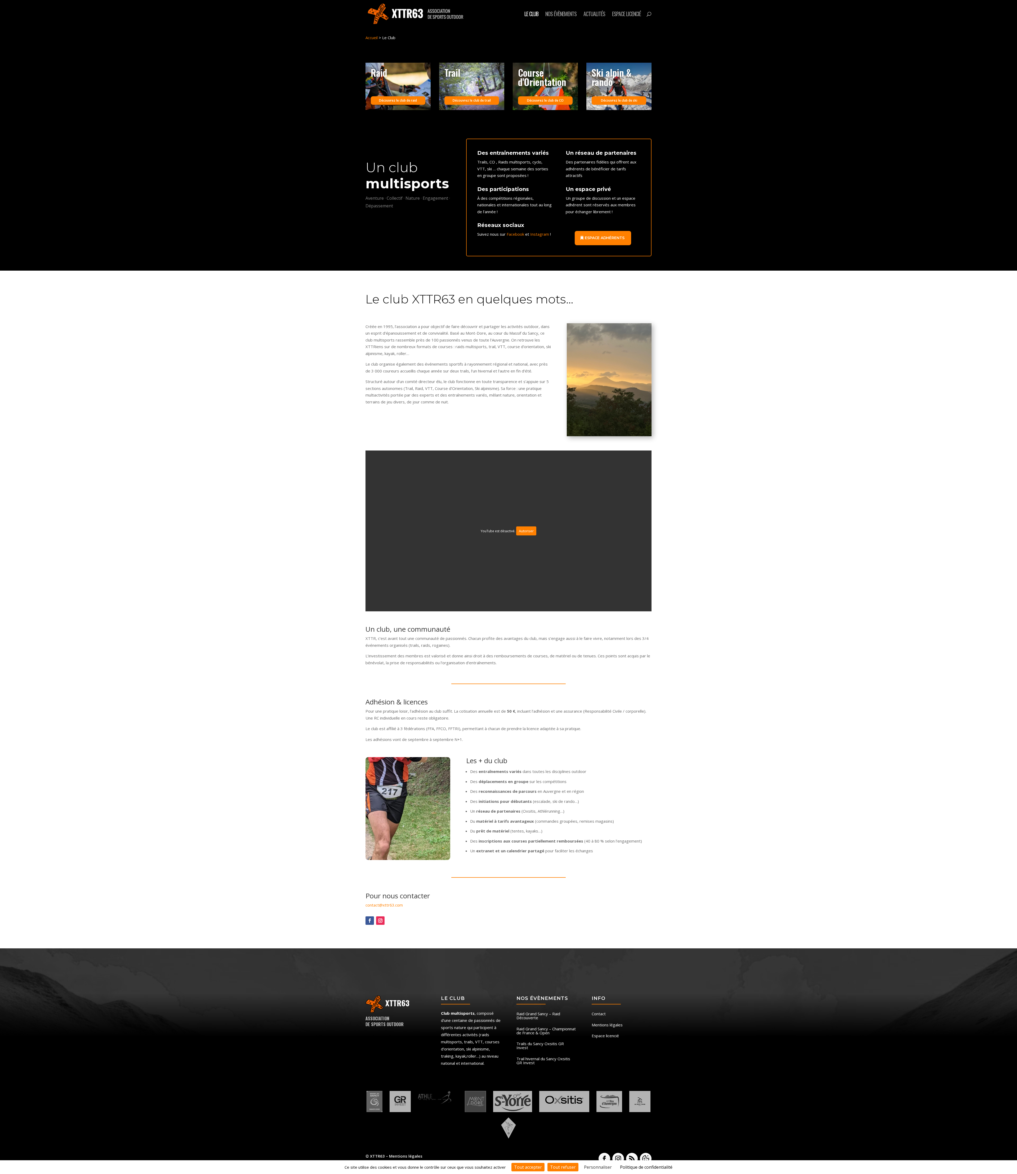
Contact (599, 1014)
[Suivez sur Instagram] (380, 920)
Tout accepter (528, 1167)
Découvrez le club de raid (398, 100)
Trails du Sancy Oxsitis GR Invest (540, 1046)
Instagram (539, 234)
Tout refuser (563, 1167)
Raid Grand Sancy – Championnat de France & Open (546, 1031)
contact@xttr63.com (384, 905)
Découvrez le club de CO (545, 100)
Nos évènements (561, 15)
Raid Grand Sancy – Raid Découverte (538, 1016)
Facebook (515, 234)
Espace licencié (626, 15)
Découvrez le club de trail (472, 100)
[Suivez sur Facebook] (369, 920)
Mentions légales (607, 1025)
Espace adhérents (605, 237)
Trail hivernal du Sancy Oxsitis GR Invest (543, 1061)
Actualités (594, 15)
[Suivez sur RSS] (632, 1158)
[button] (646, 1158)
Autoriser (526, 531)
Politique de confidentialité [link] (646, 1167)
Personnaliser (598, 1167)
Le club (531, 15)
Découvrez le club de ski (619, 100)
